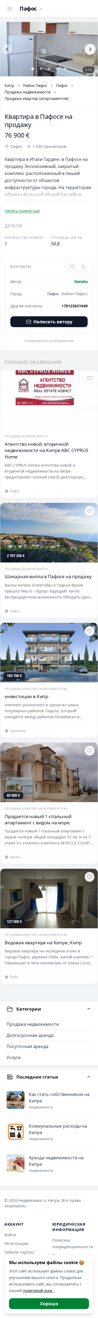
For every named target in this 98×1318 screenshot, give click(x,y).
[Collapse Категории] (89, 1009)
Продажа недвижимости (28, 92)
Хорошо (49, 1304)
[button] (49, 49)
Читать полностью (22, 210)
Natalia (81, 281)
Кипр (9, 85)
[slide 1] (32, 69)
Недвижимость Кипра (39, 1200)
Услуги (14, 1057)
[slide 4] (57, 69)
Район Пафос (35, 85)
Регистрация (16, 1243)
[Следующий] (90, 49)
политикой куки (38, 1290)
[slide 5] (65, 69)
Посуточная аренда (27, 1046)
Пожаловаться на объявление (49, 341)
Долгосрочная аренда (30, 1035)
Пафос (62, 85)
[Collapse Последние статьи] (89, 1077)
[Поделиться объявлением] (83, 266)
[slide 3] (49, 69)
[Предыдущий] (7, 49)
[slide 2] (41, 69)
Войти (10, 1234)
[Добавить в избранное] (72, 266)
